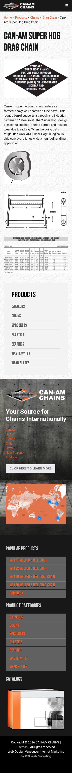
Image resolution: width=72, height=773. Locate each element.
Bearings (16, 650)
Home (8, 17)
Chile (9, 443)
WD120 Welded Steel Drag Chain (32, 585)
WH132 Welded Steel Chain (28, 568)
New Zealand (14, 453)
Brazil (9, 448)
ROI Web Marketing (38, 756)
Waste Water (19, 658)
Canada (11, 429)
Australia (11, 457)
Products (21, 17)
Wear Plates (18, 666)
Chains (34, 17)
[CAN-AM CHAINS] (18, 6)
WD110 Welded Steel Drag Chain (32, 576)
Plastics (16, 642)
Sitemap (22, 747)
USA (9, 434)
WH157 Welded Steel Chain (28, 560)
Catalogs (16, 617)
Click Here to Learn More (30, 468)
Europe (10, 439)
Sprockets (17, 633)
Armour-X (16, 593)
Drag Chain (49, 17)
